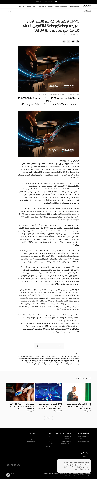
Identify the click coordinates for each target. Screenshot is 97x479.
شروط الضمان (49, 446)
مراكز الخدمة (49, 439)
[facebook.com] (18, 465)
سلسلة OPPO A (84, 439)
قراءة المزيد (76, 469)
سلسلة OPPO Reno (83, 436)
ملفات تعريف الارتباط (65, 473)
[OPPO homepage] (87, 6)
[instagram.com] (8, 465)
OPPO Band (67, 439)
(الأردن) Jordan (10, 473)
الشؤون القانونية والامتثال (51, 473)
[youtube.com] (12, 465)
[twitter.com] (15, 465)
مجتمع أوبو (86, 456)
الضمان (51, 441)
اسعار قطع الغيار (30, 441)
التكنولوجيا (32, 439)
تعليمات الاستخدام (78, 473)
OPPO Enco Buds (66, 444)
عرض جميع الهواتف (83, 441)
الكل (21, 10)
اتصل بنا (51, 436)
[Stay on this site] (88, 2)
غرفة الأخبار (32, 444)
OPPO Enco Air (66, 441)
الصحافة (16, 10)
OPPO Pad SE (67, 436)
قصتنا (33, 436)
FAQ (52, 444)
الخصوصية (88, 473)
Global (57, 1)
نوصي (9, 10)
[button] (8, 475)
